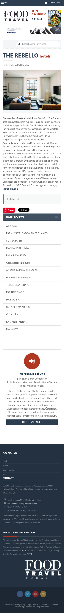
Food (5, 461)
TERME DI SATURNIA (17, 285)
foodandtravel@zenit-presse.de (24, 503)
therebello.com (10, 189)
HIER (24, 551)
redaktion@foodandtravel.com (29, 500)
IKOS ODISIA (13, 300)
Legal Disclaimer (33, 605)
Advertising (19, 607)
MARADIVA (12, 329)
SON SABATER (14, 241)
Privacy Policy (19, 605)
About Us (9, 605)
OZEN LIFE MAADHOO (18, 307)
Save (11, 210)
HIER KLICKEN (30, 422)
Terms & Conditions (50, 605)
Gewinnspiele (8, 470)
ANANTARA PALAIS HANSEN (21, 270)
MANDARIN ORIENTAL (18, 248)
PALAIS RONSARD (16, 255)
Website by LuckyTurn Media (37, 607)
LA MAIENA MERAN (16, 322)
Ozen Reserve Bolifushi (18, 263)
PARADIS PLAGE (15, 292)
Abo (4, 475)
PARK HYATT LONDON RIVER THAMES (26, 233)
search (19, 44)
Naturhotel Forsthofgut (18, 277)
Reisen (5, 466)
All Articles (11, 226)
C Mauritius (12, 314)
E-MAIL (30, 554)
